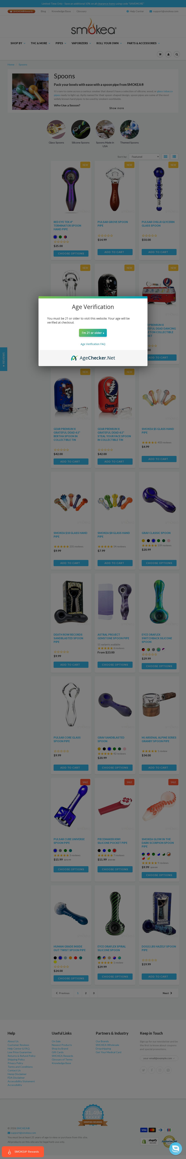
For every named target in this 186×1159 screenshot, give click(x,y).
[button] (175, 1148)
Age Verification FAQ (93, 344)
